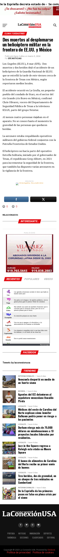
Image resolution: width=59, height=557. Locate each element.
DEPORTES (48, 533)
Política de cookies (43, 552)
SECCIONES (24, 537)
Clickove (51, 550)
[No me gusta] (13, 206)
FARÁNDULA (11, 537)
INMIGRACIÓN (35, 533)
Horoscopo (44, 345)
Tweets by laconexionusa (16, 362)
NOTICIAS (22, 533)
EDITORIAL (51, 537)
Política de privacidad (19, 552)
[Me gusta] (4, 206)
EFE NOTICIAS (14, 58)
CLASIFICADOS (37, 537)
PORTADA (11, 533)
